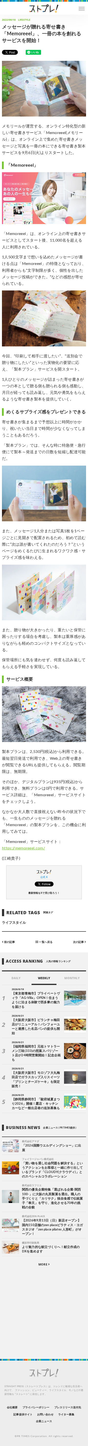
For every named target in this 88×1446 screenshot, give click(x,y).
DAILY (16, 978)
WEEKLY (44, 978)
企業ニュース (44, 1421)
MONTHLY (72, 978)
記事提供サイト (22, 1414)
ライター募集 (66, 1414)
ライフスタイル (14, 922)
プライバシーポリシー (36, 1407)
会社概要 (12, 1407)
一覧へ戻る (45, 942)
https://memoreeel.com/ (23, 848)
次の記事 (79, 942)
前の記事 (9, 942)
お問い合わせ (45, 1414)
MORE (43, 1264)
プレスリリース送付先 (67, 1407)
